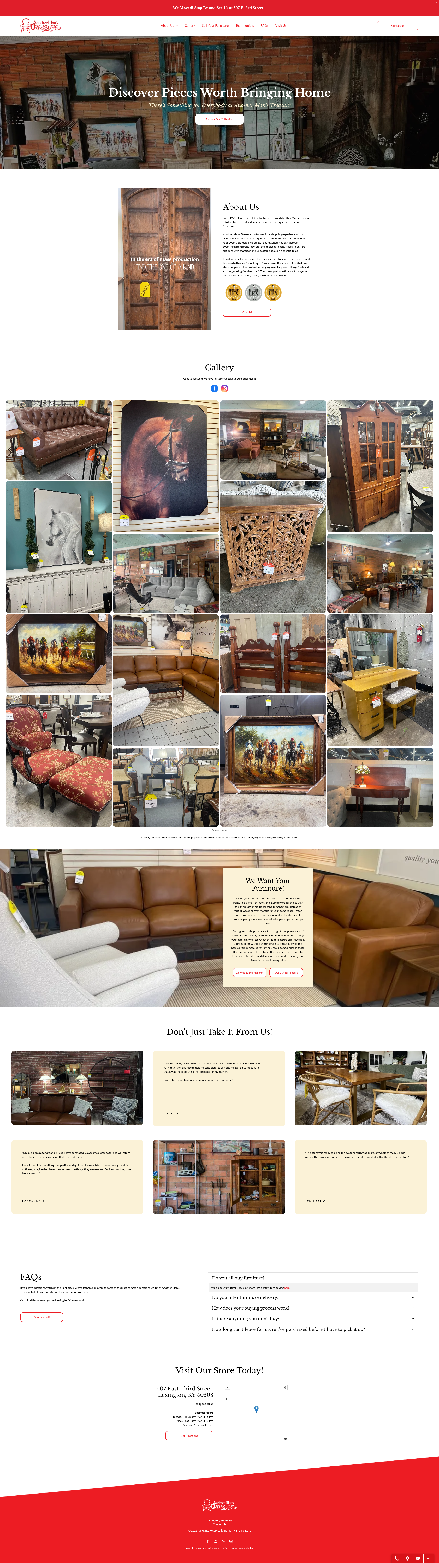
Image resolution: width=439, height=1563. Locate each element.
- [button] (227, 1392)
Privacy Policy (214, 1548)
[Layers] (285, 1387)
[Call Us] (397, 1558)
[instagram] (224, 389)
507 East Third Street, (185, 1389)
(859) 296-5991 (204, 1404)
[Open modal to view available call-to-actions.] (429, 1558)
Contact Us (219, 1524)
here (286, 1287)
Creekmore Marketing (243, 1548)
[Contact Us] (418, 1558)
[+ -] (256, 1413)
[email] (231, 1541)
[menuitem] (169, 25)
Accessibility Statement (196, 1548)
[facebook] (214, 389)
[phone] (223, 1541)
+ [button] (227, 1387)
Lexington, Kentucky (219, 1520)
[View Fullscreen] (227, 1398)
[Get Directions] (407, 1558)
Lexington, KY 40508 (185, 1395)
